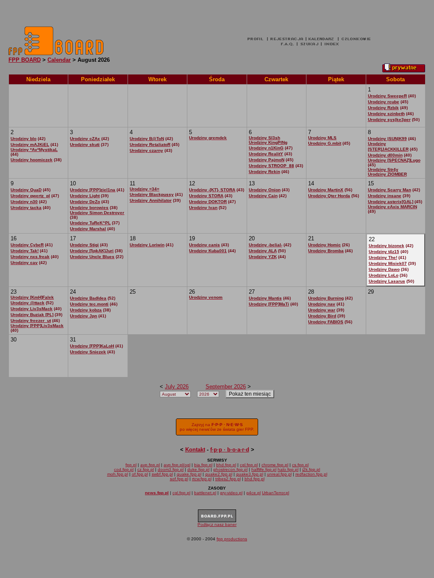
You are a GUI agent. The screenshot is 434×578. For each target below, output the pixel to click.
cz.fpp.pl (145, 469)
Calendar (59, 60)
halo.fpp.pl (288, 469)
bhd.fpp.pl (226, 464)
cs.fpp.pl (300, 464)
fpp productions (232, 539)
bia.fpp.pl (203, 464)
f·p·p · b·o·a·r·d (229, 449)
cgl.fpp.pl (249, 464)
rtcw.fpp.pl (201, 478)
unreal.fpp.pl (279, 474)
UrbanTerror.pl (275, 492)
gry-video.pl (231, 492)
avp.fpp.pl (150, 464)
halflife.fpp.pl (263, 469)
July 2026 (177, 386)
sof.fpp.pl (179, 478)
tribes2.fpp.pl (228, 478)
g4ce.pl (253, 492)
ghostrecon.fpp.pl (230, 469)
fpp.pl (130, 464)
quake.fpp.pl (189, 474)
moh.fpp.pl (117, 474)
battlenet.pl (205, 492)
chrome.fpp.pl (275, 464)
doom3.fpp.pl (171, 469)
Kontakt (195, 449)
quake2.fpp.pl (218, 474)
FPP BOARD (24, 60)
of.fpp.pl (140, 474)
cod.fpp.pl (124, 469)
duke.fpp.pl (198, 469)
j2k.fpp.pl (311, 469)
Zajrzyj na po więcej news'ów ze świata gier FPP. (217, 427)
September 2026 (226, 386)
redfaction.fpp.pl (311, 474)
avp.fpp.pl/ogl (177, 464)
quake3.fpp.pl (249, 474)
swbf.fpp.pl (162, 474)
